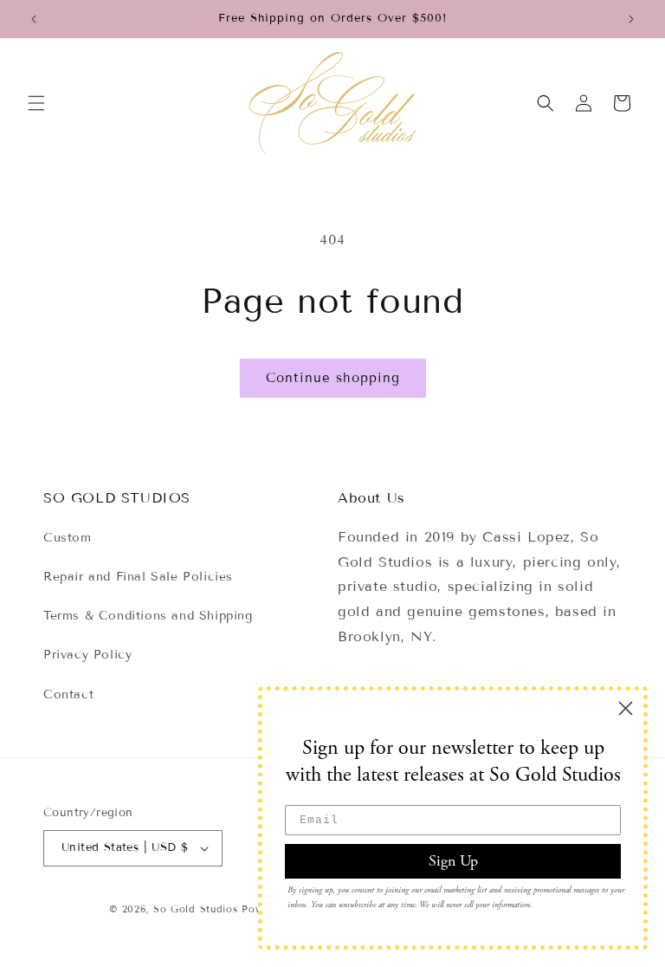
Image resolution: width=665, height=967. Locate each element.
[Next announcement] (631, 19)
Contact (68, 694)
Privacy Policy (87, 654)
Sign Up (453, 861)
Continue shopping (333, 378)
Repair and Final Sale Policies (138, 576)
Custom (67, 537)
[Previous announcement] (34, 19)
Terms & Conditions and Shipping (148, 615)
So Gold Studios (195, 909)
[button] (36, 103)
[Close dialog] (625, 708)
